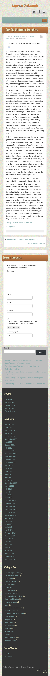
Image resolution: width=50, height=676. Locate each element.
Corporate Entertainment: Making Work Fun (22, 239)
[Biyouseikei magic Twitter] (34, 12)
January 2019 (10, 504)
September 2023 (11, 439)
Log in (7, 653)
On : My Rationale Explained (21, 29)
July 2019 (8, 489)
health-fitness (10, 593)
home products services (13, 596)
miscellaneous (10, 611)
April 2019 (8, 498)
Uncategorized (10, 637)
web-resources (10, 640)
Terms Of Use (10, 411)
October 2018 (10, 512)
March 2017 (9, 550)
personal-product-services (14, 614)
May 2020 (8, 474)
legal (6, 605)
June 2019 (8, 492)
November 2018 (11, 509)
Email (9, 302)
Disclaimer (8, 399)
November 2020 (11, 457)
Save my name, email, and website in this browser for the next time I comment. (22, 322)
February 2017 (10, 553)
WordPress (9, 656)
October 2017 (10, 536)
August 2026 (9, 424)
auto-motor (9, 578)
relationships (9, 625)
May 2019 (8, 495)
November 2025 (11, 430)
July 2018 (8, 521)
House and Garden (12, 599)
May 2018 (8, 524)
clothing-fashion (10, 581)
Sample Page (10, 408)
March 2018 (9, 530)
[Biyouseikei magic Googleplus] (44, 12)
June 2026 (8, 427)
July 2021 (8, 448)
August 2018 (9, 518)
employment (9, 584)
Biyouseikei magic (25, 5)
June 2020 (8, 471)
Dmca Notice (9, 402)
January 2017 (10, 556)
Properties (8, 620)
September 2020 (11, 463)
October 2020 (10, 460)
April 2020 (8, 477)
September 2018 (11, 515)
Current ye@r (12, 332)
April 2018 (8, 527)
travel (7, 634)
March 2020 (9, 480)
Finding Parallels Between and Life (19, 223)
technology (9, 631)
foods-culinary (10, 590)
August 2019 (9, 486)
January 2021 (10, 451)
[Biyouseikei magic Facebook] (39, 12)
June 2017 (8, 542)
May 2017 (8, 545)
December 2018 (11, 506)
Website (10, 311)
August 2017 (9, 539)
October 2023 (10, 436)
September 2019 (11, 483)
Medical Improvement (13, 608)
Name (9, 294)
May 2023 (8, 442)
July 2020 (8, 468)
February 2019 (10, 501)
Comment (11, 271)
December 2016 (11, 559)
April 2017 (8, 548)
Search (6, 348)
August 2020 (9, 465)
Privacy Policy (10, 405)
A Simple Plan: (11, 226)
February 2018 (10, 533)
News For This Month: (36, 244)
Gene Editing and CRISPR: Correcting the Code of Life (25, 384)
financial (8, 587)
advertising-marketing (13, 573)
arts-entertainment (11, 576)
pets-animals (9, 617)
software (8, 628)
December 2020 (11, 454)
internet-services (11, 602)
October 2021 (10, 445)
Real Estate (9, 622)
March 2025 (9, 433)
